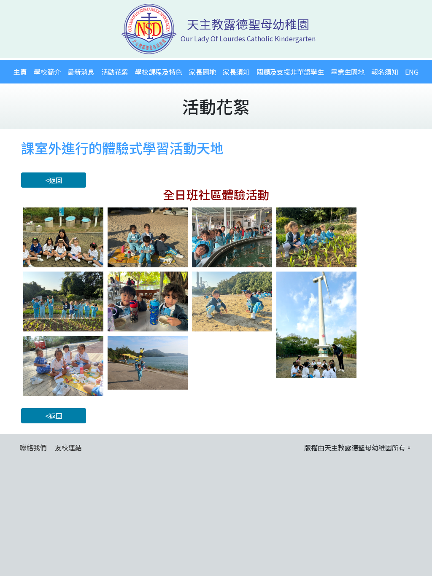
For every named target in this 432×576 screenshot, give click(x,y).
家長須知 (236, 72)
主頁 (20, 72)
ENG (411, 72)
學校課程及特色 (158, 72)
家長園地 (202, 72)
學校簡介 (47, 72)
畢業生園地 (347, 72)
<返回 (53, 180)
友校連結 (68, 447)
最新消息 (81, 72)
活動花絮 (114, 72)
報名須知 (384, 72)
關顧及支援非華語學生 (290, 72)
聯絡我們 (33, 447)
